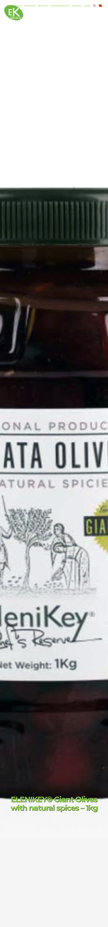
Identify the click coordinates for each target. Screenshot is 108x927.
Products (18, 6)
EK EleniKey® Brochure (60, 6)
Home (9, 6)
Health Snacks (30, 6)
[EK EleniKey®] (13, 21)
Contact (87, 6)
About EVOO (43, 6)
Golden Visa (76, 6)
